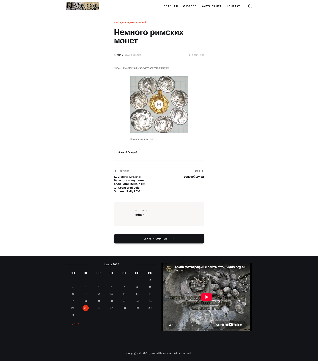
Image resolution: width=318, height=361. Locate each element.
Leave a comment (157, 238)
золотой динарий (127, 152)
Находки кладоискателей (130, 23)
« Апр (75, 324)
